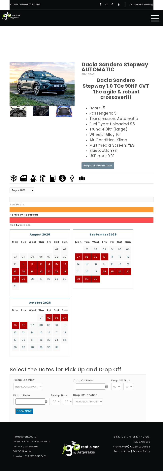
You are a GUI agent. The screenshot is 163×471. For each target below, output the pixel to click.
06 (128, 249)
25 (23, 279)
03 (104, 249)
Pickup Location (24, 380)
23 (95, 271)
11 (112, 256)
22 (86, 271)
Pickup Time (59, 395)
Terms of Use (122, 451)
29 (56, 279)
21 (78, 271)
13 (128, 256)
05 (119, 249)
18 (112, 264)
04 (112, 249)
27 (41, 279)
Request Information (97, 165)
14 (78, 264)
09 (95, 256)
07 (78, 256)
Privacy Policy (141, 451)
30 (64, 279)
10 (104, 256)
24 (15, 279)
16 (95, 264)
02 (95, 249)
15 (86, 264)
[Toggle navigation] (155, 18)
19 (119, 264)
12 (120, 256)
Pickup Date (21, 395)
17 (104, 264)
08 (86, 256)
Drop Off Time (121, 380)
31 (15, 286)
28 (48, 279)
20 (128, 264)
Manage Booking (143, 4)
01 (86, 249)
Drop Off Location (85, 395)
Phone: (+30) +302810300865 (131, 446)
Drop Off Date (83, 380)
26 (32, 279)
